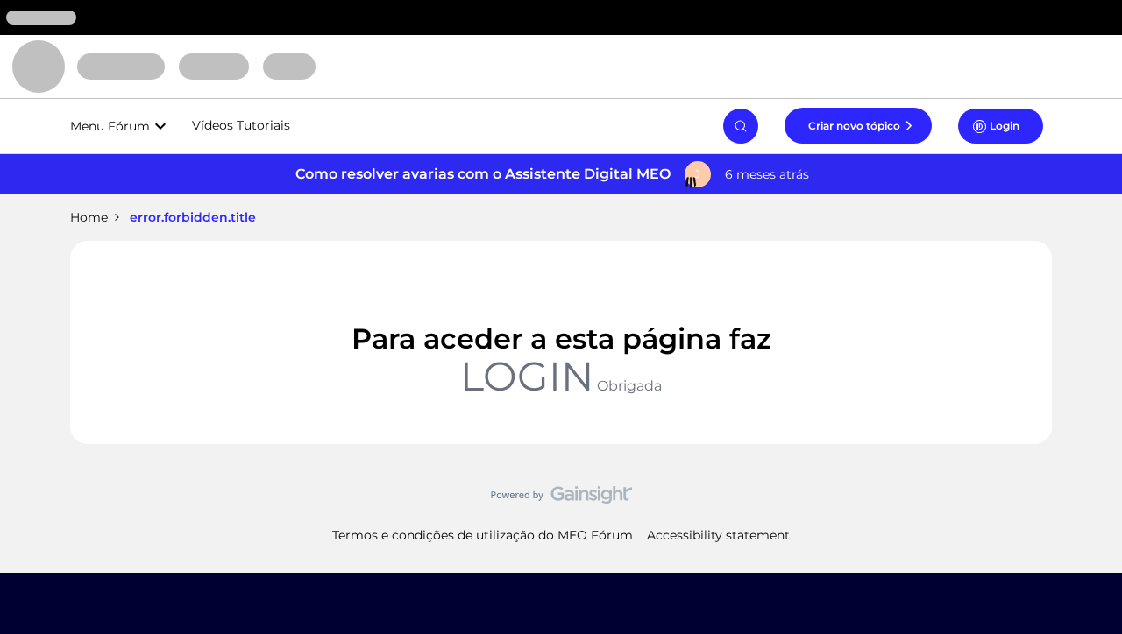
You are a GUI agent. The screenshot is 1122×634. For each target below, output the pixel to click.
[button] (858, 125)
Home (89, 217)
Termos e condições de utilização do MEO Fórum (482, 535)
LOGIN (526, 376)
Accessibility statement (718, 535)
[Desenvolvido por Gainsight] (561, 499)
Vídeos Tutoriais (241, 125)
